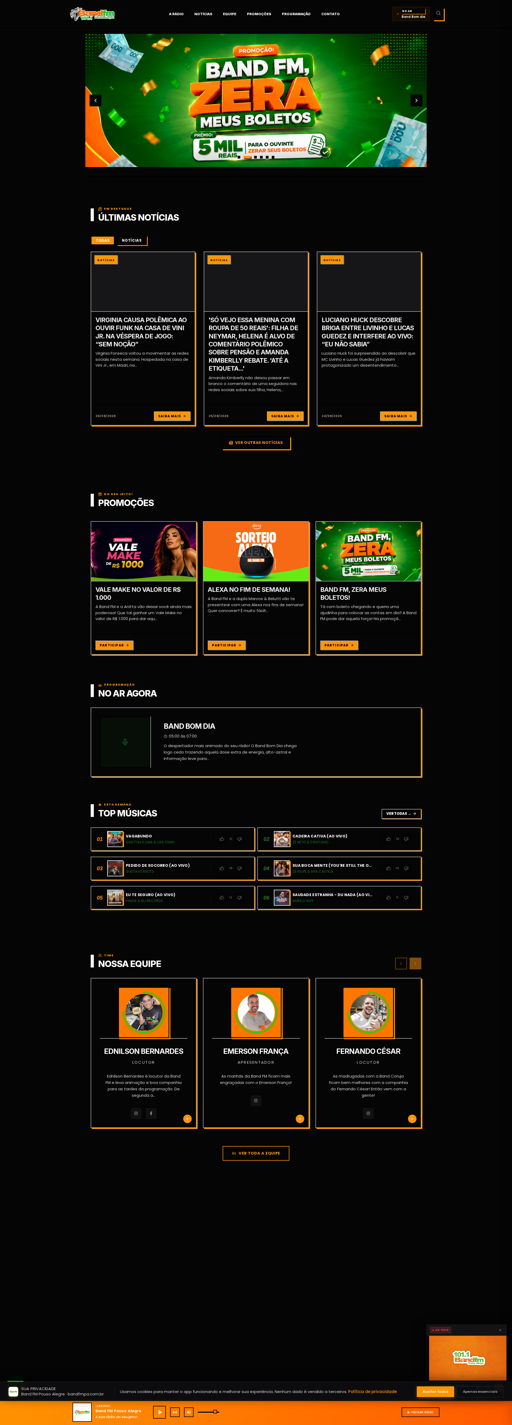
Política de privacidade (372, 1391)
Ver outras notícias (259, 442)
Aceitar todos (435, 1391)
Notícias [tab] (132, 240)
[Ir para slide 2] (244, 157)
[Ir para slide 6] (273, 157)
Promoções (259, 14)
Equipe (229, 14)
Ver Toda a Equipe (259, 1153)
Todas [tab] (103, 240)
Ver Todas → (401, 813)
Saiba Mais (169, 416)
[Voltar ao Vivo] (175, 1412)
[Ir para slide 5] (267, 157)
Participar (112, 645)
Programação (296, 14)
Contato (330, 14)
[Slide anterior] (95, 100)
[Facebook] (151, 1113)
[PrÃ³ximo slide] (416, 100)
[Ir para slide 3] (253, 157)
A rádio (176, 14)
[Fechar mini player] (500, 1330)
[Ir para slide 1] (239, 157)
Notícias (203, 14)
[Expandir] (466, 1358)
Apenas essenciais (480, 1391)
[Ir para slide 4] (261, 157)
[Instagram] (136, 1113)
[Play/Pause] (159, 1412)
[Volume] (189, 1412)
